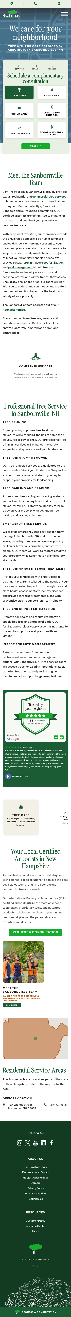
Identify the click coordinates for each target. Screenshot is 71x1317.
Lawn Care (51, 95)
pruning (28, 262)
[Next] (62, 738)
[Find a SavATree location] (11, 4)
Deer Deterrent (19, 133)
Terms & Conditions (35, 1193)
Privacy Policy (35, 1188)
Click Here (12, 1005)
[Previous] (56, 738)
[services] (19, 66)
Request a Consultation (39, 1312)
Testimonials (35, 1199)
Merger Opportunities (35, 1178)
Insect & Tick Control (52, 114)
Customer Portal (35, 1221)
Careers (35, 1183)
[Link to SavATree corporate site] (11, 14)
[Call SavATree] (35, 4)
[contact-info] (36, 66)
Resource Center (35, 1226)
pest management (20, 267)
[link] (30, 817)
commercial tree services (49, 196)
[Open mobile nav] (64, 14)
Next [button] (33, 146)
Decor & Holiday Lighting (51, 133)
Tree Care (19, 95)
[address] (52, 66)
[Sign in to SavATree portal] (59, 4)
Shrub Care (19, 114)
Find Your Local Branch (35, 1172)
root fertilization (53, 262)
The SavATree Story (35, 1167)
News (35, 1231)
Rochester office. (14, 310)
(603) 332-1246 (58, 1105)
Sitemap (35, 1266)
